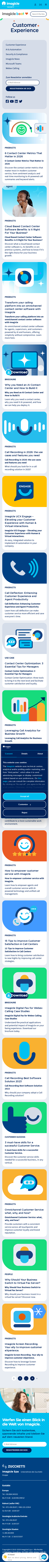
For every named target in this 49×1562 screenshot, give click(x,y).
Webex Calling (12, 68)
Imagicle (11, 766)
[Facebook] (7, 101)
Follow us (10, 97)
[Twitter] (20, 101)
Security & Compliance (17, 54)
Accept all (24, 796)
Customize (23, 804)
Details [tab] (24, 754)
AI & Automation (13, 49)
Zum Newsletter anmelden (19, 77)
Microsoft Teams (13, 63)
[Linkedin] (16, 101)
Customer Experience (16, 44)
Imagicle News (13, 59)
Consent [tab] (9, 754)
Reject (24, 813)
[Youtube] (12, 101)
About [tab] (40, 754)
